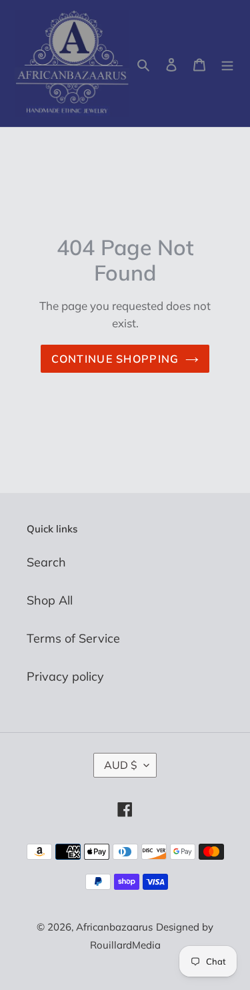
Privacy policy (65, 676)
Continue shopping (115, 358)
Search (46, 562)
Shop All (50, 600)
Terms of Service (73, 638)
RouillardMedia (125, 945)
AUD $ (120, 765)
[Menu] (227, 63)
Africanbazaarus (114, 927)
